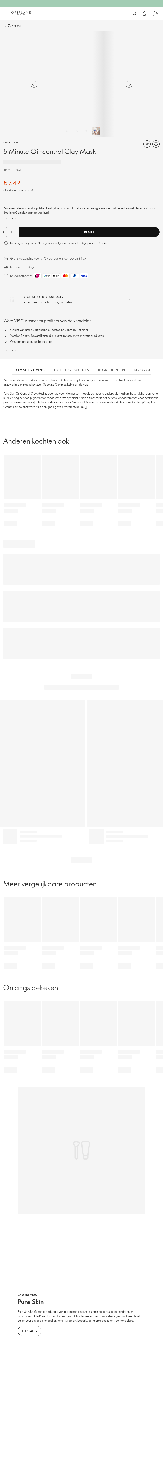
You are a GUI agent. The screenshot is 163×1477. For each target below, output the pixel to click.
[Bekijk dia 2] (77, 131)
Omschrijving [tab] (30, 370)
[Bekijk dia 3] (86, 131)
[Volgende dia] (129, 84)
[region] (81, 84)
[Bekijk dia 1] (67, 131)
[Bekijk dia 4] (96, 131)
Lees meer (10, 218)
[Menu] (5, 13)
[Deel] (147, 144)
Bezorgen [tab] (144, 370)
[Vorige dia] (34, 84)
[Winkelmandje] (155, 13)
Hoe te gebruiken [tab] (72, 370)
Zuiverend (14, 26)
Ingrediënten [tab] (111, 370)
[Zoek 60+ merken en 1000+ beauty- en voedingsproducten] (134, 13)
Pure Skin (11, 142)
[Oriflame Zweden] (21, 13)
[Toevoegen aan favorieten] (156, 144)
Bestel (89, 232)
